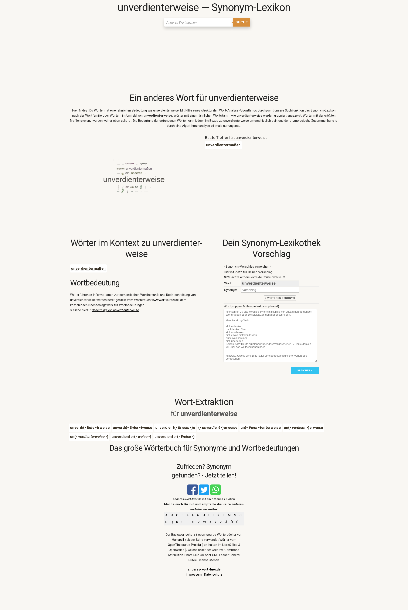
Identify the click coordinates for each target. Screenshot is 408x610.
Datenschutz (213, 574)
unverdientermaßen (88, 268)
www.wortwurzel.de (165, 300)
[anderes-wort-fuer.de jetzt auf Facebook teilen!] (192, 494)
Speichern (305, 370)
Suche (242, 22)
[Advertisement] (204, 60)
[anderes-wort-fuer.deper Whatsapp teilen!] (215, 494)
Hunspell (178, 540)
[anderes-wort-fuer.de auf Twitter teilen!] (204, 494)
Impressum (194, 574)
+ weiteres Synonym (280, 298)
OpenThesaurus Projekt (184, 545)
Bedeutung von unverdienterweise (115, 310)
